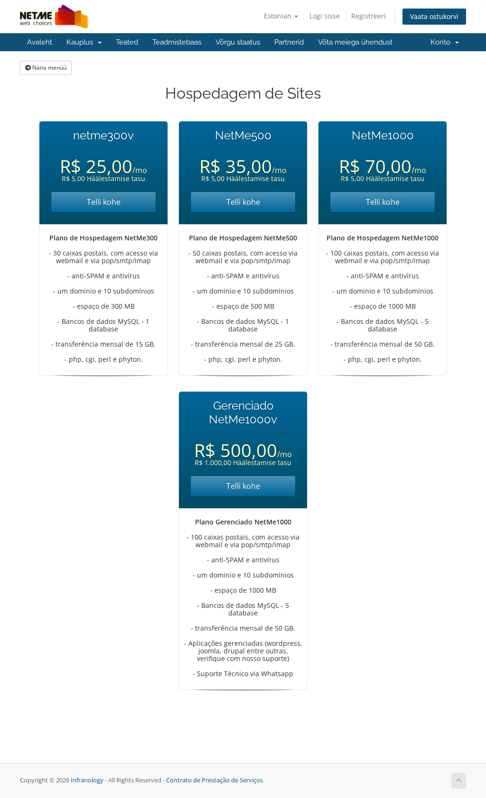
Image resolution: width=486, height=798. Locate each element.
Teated (127, 42)
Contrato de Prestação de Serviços (214, 780)
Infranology (87, 780)
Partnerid (289, 42)
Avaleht (39, 42)
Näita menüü (48, 68)
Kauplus (81, 42)
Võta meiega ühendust (355, 42)
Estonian (278, 15)
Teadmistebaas (176, 42)
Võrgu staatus (237, 42)
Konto (442, 42)
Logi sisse (324, 15)
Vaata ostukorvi (434, 16)
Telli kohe (104, 202)
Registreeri (368, 15)
